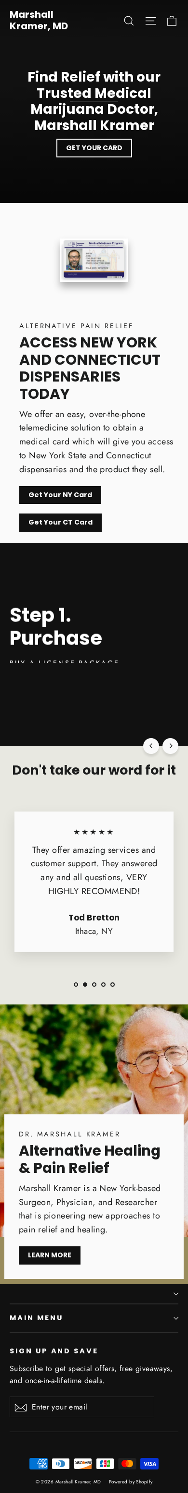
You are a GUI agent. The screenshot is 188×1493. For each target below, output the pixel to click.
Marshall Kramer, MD (39, 20)
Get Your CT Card (60, 522)
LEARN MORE (49, 1255)
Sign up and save (54, 1351)
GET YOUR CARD (94, 148)
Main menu (36, 1318)
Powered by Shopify (131, 1481)
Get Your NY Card (60, 495)
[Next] (170, 746)
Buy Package (43, 676)
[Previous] (151, 746)
